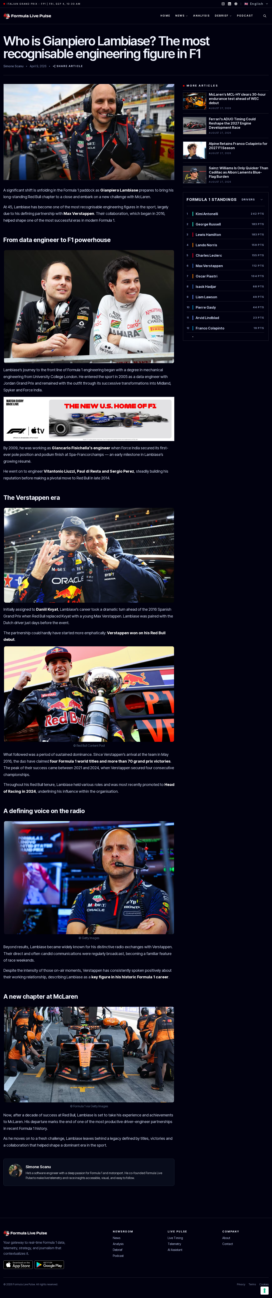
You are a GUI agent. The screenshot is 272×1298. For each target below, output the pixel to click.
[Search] (265, 16)
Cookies (264, 1284)
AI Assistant (175, 1250)
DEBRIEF (221, 15)
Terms (252, 1284)
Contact (227, 1244)
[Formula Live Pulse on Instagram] (223, 3)
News (116, 1238)
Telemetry (174, 1244)
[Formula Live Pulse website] (235, 3)
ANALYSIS (201, 15)
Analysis (118, 1244)
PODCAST (245, 15)
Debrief (117, 1250)
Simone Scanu (13, 66)
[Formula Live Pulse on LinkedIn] (229, 3)
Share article (70, 66)
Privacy (241, 1284)
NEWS (180, 15)
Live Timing (175, 1238)
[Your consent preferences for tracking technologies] (265, 1291)
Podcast (118, 1255)
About (226, 1238)
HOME (165, 15)
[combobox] (252, 199)
